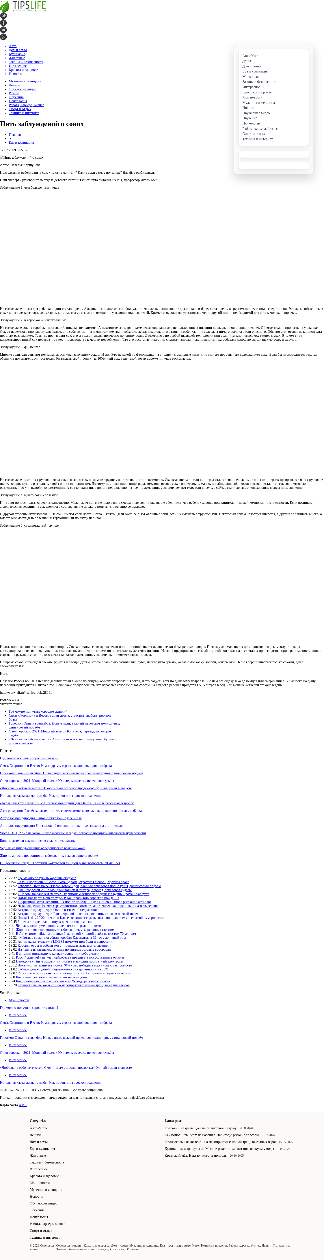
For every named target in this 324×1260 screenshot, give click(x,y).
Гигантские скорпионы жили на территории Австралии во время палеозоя (74, 973)
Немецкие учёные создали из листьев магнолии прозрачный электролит (70, 961)
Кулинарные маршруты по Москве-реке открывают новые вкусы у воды (219, 1148)
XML (23, 1105)
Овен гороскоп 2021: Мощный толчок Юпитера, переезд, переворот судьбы (57, 780)
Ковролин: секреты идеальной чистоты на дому (52, 977)
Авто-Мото (38, 1128)
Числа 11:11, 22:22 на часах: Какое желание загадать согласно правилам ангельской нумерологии (73, 833)
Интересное (18, 1015)
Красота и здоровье (44, 1176)
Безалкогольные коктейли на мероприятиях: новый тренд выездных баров (74, 985)
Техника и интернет (24, 113)
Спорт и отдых (20, 109)
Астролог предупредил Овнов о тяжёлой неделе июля (41, 818)
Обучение (16, 97)
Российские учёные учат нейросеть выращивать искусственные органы (70, 957)
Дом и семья (39, 1142)
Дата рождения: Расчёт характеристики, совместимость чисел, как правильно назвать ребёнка (71, 810)
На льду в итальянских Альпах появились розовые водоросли (64, 949)
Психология (18, 101)
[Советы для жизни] (23, 11)
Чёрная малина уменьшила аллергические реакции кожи (42, 848)
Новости (36, 1196)
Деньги (14, 85)
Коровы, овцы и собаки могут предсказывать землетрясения (63, 945)
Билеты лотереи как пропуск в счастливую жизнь (37, 840)
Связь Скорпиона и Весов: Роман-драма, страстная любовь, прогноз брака (56, 766)
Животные (38, 1155)
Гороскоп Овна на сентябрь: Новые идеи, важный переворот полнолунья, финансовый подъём (71, 773)
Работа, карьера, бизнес (26, 105)
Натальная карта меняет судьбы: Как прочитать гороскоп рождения (50, 795)
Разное (14, 93)
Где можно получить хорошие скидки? (38, 711)
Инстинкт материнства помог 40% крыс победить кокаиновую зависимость (75, 965)
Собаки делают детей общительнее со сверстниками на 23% (63, 969)
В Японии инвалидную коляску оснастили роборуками (57, 953)
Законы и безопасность (47, 1162)
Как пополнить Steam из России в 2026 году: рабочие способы (63, 981)
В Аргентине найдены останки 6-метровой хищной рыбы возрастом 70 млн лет (60, 863)
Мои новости (19, 1000)
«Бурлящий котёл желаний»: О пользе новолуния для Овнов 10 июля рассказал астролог (67, 803)
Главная (15, 134)
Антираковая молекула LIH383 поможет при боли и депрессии (65, 941)
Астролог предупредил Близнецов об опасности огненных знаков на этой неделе (61, 825)
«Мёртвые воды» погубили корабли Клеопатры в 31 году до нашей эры (72, 937)
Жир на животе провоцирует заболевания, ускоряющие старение (49, 855)
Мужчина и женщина (25, 81)
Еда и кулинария (21, 142)
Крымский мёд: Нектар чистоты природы (196, 1155)
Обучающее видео (22, 89)
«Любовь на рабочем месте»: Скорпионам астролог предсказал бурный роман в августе (66, 788)
